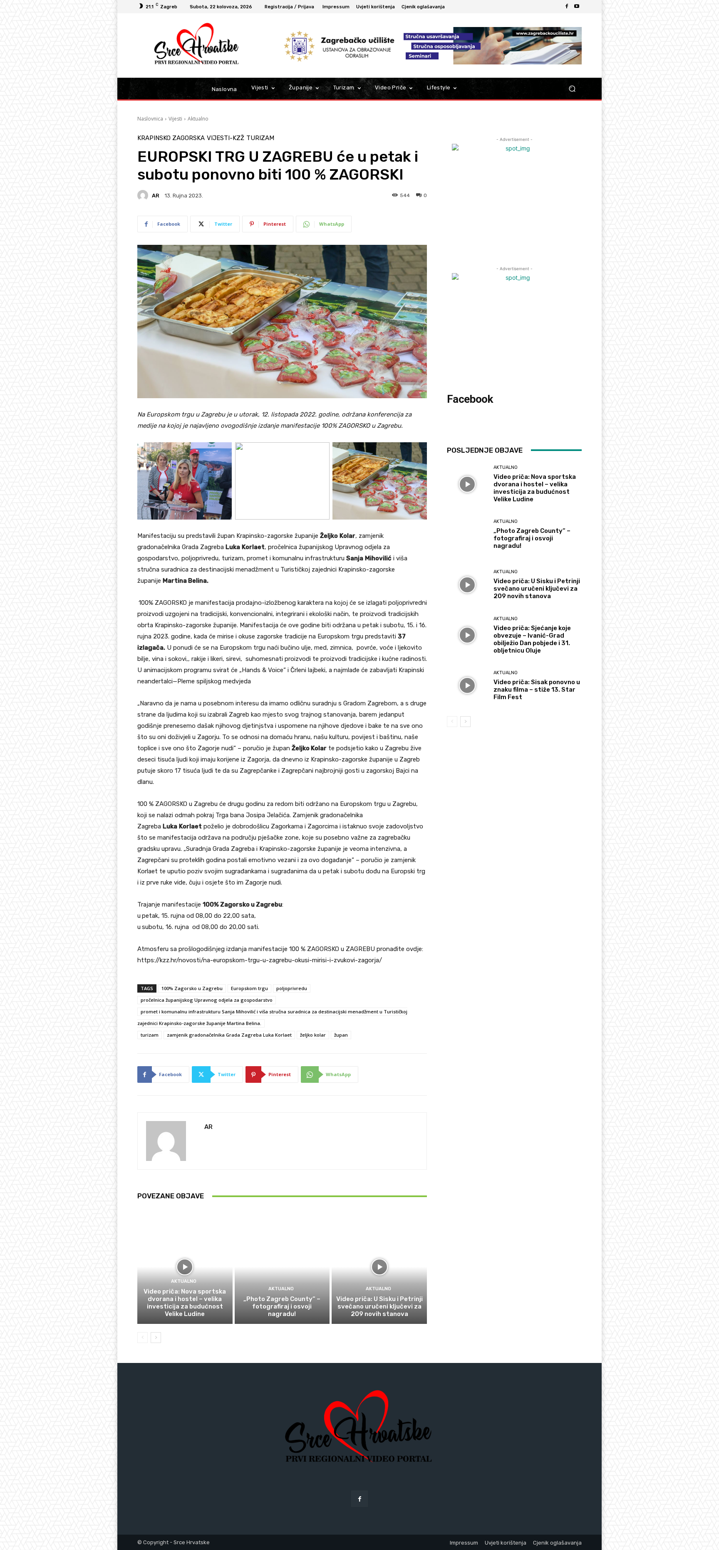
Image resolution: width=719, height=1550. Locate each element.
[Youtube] (577, 7)
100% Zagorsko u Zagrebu (192, 988)
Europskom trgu (249, 988)
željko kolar (313, 1035)
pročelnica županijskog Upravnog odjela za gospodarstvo (207, 1000)
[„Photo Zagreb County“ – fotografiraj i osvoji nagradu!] (282, 1266)
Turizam (260, 138)
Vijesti (175, 118)
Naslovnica (150, 118)
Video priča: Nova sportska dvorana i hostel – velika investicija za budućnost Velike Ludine (185, 1303)
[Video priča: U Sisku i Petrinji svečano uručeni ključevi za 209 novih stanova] (379, 1266)
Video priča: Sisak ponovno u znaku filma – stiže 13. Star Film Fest (536, 689)
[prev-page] (142, 1337)
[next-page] (156, 1337)
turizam (150, 1035)
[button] (572, 89)
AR (155, 195)
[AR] (144, 195)
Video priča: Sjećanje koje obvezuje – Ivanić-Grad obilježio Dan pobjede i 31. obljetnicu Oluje (532, 639)
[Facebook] (567, 7)
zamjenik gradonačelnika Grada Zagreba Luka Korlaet (229, 1035)
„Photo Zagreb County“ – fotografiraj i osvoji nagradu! (281, 1306)
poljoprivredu (291, 988)
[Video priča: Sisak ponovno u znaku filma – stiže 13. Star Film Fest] (467, 685)
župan (341, 1035)
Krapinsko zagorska (171, 138)
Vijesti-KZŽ (225, 138)
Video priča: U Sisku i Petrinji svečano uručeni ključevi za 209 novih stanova (379, 1306)
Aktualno (198, 118)
